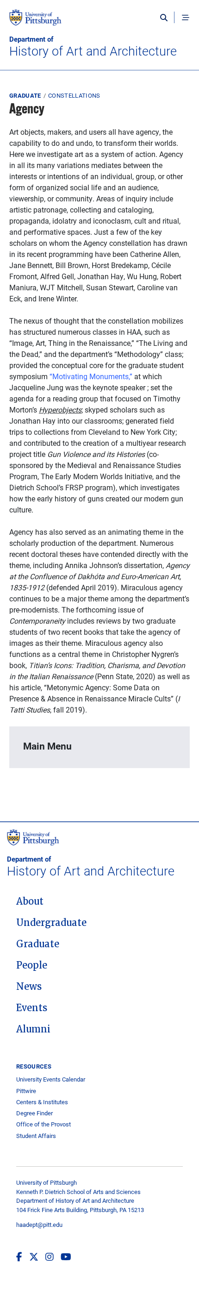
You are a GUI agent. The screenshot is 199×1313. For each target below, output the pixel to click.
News (29, 987)
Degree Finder (34, 1113)
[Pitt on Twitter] (33, 1256)
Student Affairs (36, 1136)
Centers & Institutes (42, 1102)
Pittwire (26, 1091)
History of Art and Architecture (93, 46)
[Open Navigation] (185, 18)
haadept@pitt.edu (39, 1224)
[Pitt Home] (99, 22)
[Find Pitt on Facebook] (19, 1256)
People (31, 965)
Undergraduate (51, 923)
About (30, 901)
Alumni (33, 1029)
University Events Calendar (50, 1079)
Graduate (25, 95)
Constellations (74, 95)
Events (31, 1008)
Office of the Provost (43, 1124)
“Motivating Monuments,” (91, 376)
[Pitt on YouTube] (66, 1256)
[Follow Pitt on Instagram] (49, 1256)
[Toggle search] (165, 18)
